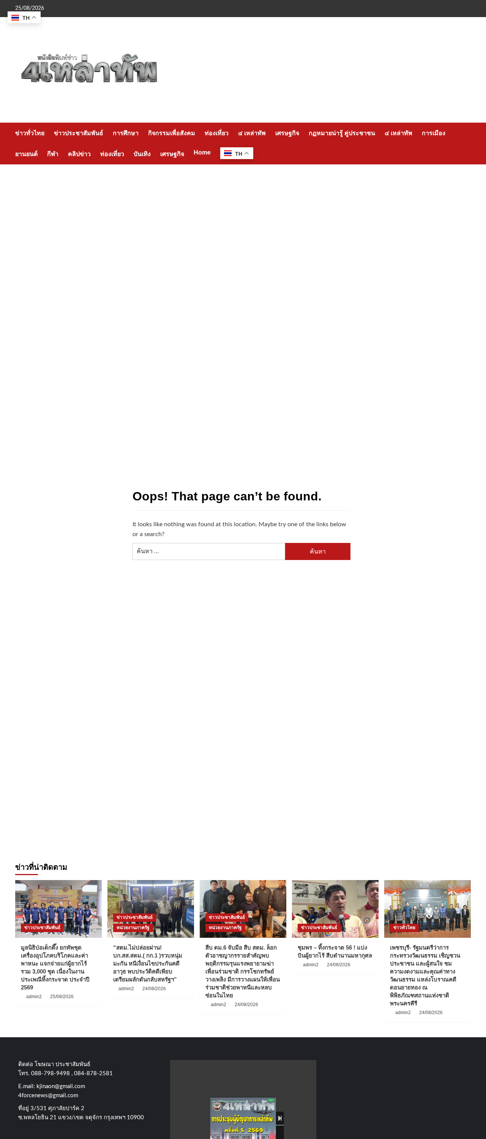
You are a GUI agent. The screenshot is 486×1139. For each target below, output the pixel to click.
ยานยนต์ (26, 154)
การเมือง (433, 133)
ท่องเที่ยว (217, 133)
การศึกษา (126, 133)
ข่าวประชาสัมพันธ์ (78, 133)
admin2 (34, 996)
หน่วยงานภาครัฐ (133, 927)
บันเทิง (142, 154)
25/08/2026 (62, 996)
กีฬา (52, 154)
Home (202, 152)
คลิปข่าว (79, 154)
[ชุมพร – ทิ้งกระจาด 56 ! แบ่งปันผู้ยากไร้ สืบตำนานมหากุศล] (335, 909)
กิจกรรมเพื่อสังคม (171, 133)
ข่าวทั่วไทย (29, 133)
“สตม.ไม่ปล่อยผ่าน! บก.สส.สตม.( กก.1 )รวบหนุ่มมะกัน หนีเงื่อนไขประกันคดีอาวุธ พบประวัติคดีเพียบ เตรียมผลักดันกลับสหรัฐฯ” (147, 963)
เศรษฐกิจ (287, 133)
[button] (466, 143)
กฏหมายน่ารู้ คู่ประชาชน (342, 133)
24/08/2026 (154, 988)
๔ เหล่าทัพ (252, 133)
